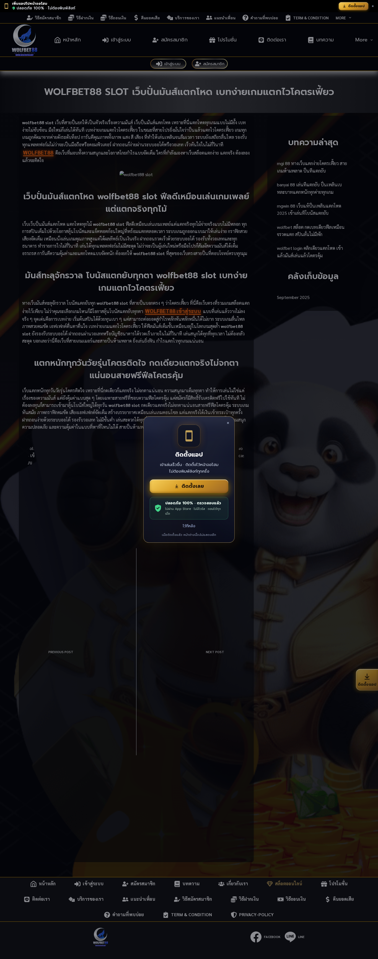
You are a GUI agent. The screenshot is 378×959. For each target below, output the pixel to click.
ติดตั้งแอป (356, 6)
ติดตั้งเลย (193, 486)
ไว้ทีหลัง (189, 526)
